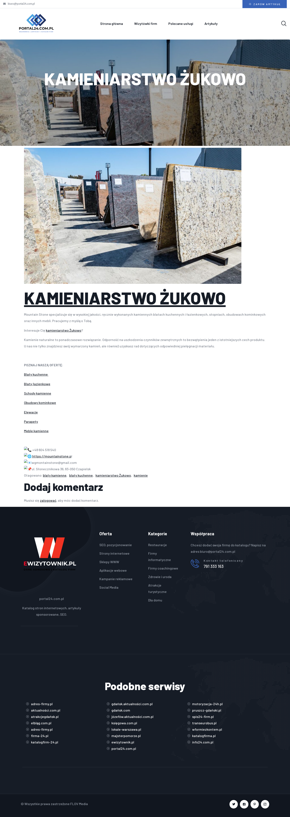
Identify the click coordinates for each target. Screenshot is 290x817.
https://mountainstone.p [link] (51, 456)
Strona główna (111, 23)
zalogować (48, 500)
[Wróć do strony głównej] (36, 23)
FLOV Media (79, 804)
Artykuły (211, 23)
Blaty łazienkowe (37, 384)
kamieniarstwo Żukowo (63, 330)
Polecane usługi (180, 23)
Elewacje (31, 412)
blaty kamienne (54, 475)
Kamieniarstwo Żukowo (125, 297)
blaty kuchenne (81, 475)
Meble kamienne (36, 431)
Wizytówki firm (145, 23)
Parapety (31, 421)
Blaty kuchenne (36, 374)
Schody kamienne (37, 393)
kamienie (141, 475)
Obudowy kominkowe (40, 403)
